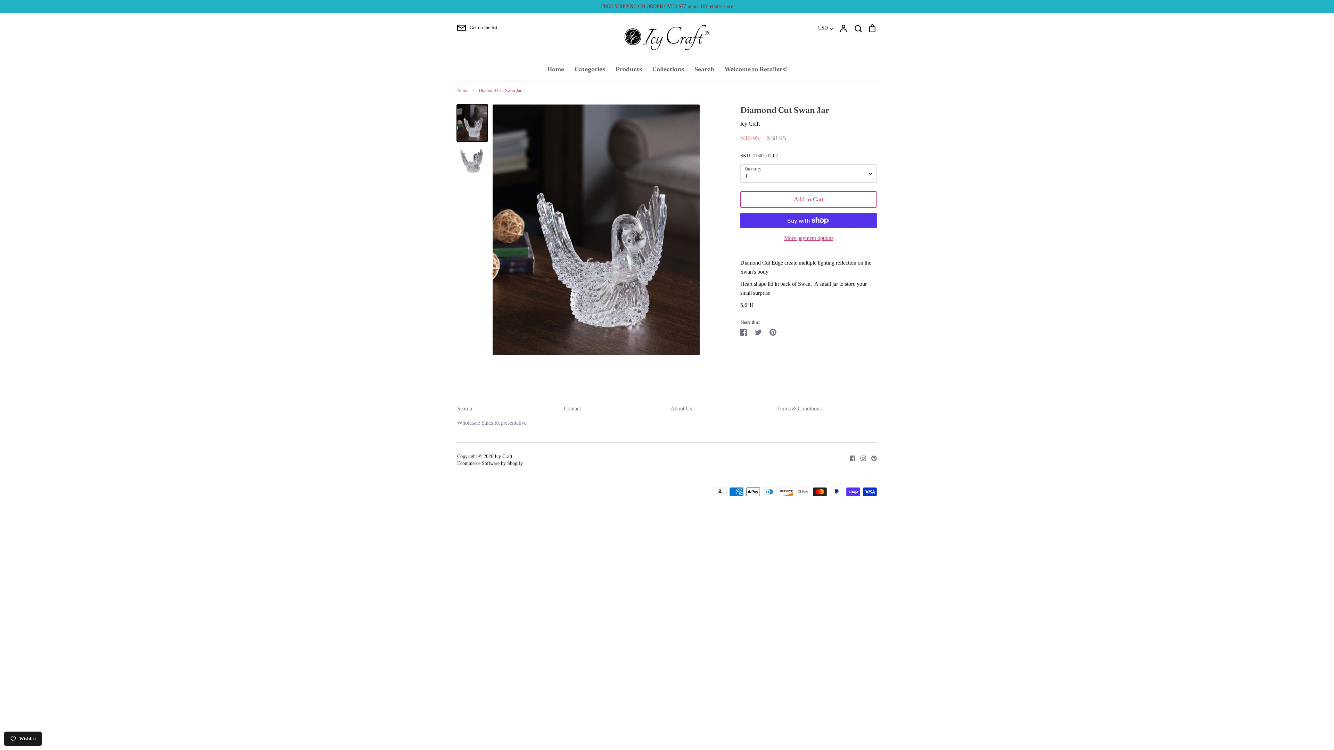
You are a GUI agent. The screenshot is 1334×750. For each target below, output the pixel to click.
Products (629, 69)
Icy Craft (750, 124)
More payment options (808, 238)
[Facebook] (850, 457)
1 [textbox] (746, 176)
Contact (572, 408)
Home (555, 69)
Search (704, 69)
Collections (668, 69)
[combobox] (808, 173)
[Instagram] (860, 457)
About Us (681, 408)
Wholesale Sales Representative (492, 423)
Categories (590, 69)
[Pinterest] (871, 457)
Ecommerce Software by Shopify (490, 463)
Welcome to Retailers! (756, 69)
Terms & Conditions (799, 408)
